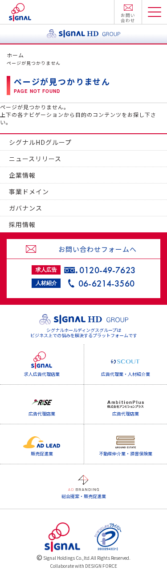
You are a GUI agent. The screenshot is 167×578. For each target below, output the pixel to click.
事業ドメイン (29, 191)
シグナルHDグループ (40, 142)
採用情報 (22, 224)
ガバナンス (25, 207)
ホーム (15, 55)
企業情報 (22, 175)
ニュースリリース (35, 158)
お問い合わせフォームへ (97, 249)
